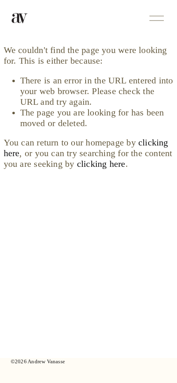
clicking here (101, 164)
